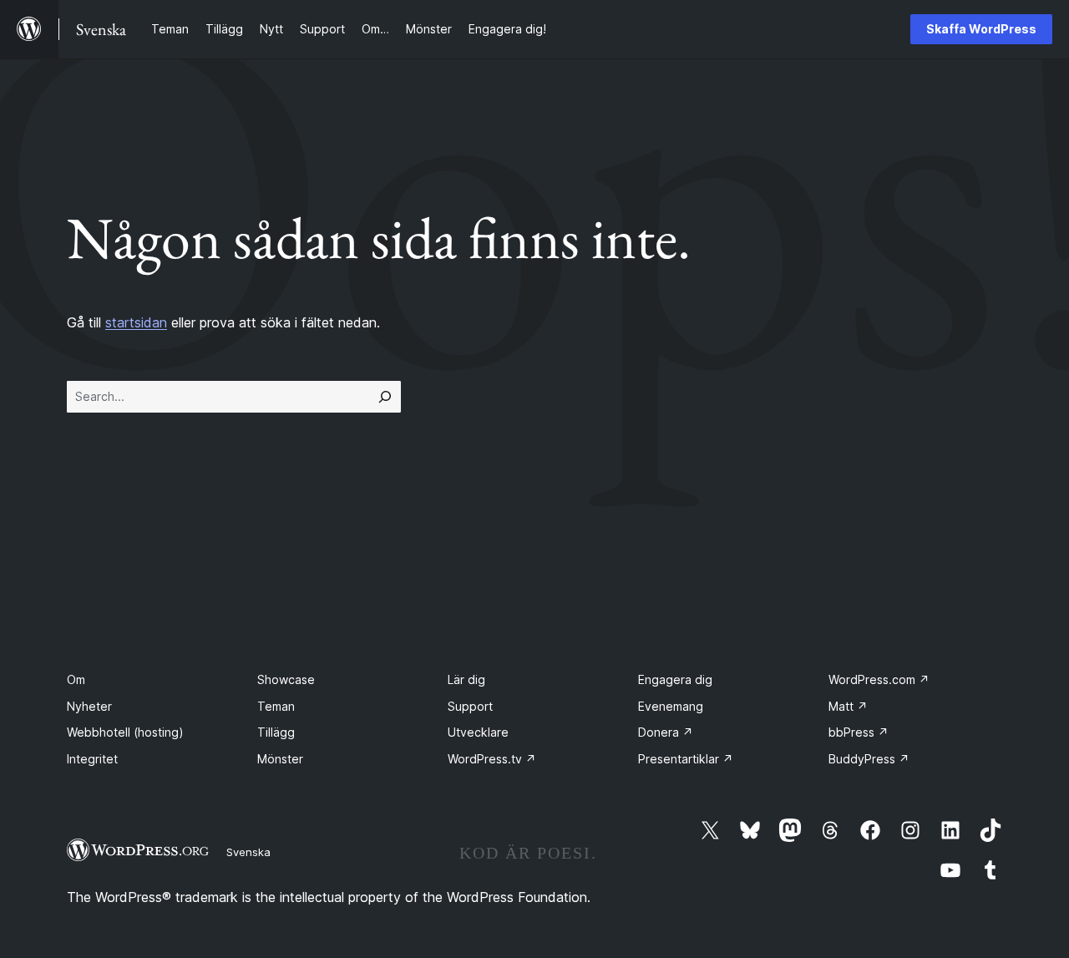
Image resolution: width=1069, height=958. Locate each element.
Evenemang (670, 706)
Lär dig (466, 679)
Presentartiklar (685, 759)
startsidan (136, 322)
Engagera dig (675, 679)
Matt (848, 706)
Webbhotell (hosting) (125, 732)
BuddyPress (868, 759)
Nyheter (89, 706)
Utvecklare (478, 732)
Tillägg (276, 732)
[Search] (385, 397)
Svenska (248, 852)
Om (76, 679)
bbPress (858, 732)
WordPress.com (879, 679)
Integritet (92, 759)
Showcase (286, 679)
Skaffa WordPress (981, 29)
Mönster (280, 759)
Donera (665, 732)
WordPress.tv (492, 759)
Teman (276, 706)
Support (470, 706)
